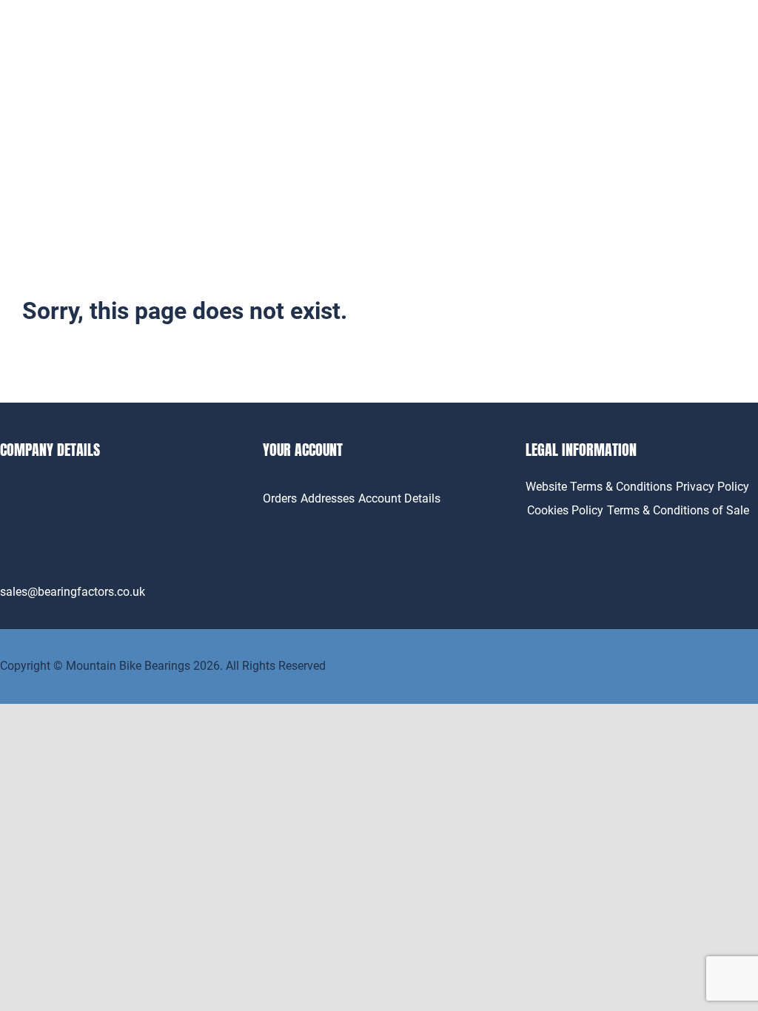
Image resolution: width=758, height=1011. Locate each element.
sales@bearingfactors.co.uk (72, 592)
